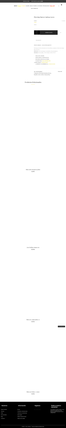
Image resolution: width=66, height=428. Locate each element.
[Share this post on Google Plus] (64, 73)
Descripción (38, 40)
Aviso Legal (19, 414)
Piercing (49, 73)
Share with (60, 71)
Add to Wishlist (60, 32)
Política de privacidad (21, 416)
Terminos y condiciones (22, 413)
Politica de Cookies (21, 418)
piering (48, 74)
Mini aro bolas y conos (33, 392)
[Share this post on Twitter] (60, 73)
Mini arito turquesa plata (33, 169)
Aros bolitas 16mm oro (33, 247)
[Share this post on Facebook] (58, 73)
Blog (2, 416)
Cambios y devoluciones (22, 411)
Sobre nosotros (4, 409)
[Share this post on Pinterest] (62, 73)
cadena (42, 74)
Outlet (42, 73)
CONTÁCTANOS (45, 62)
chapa (45, 74)
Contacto (3, 418)
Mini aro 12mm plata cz (33, 319)
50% (40, 73)
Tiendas (2, 411)
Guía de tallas (4, 414)
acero (39, 74)
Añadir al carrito (48, 32)
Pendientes (45, 73)
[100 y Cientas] (6, 6)
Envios (18, 409)
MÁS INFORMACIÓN (46, 60)
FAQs (2, 413)
